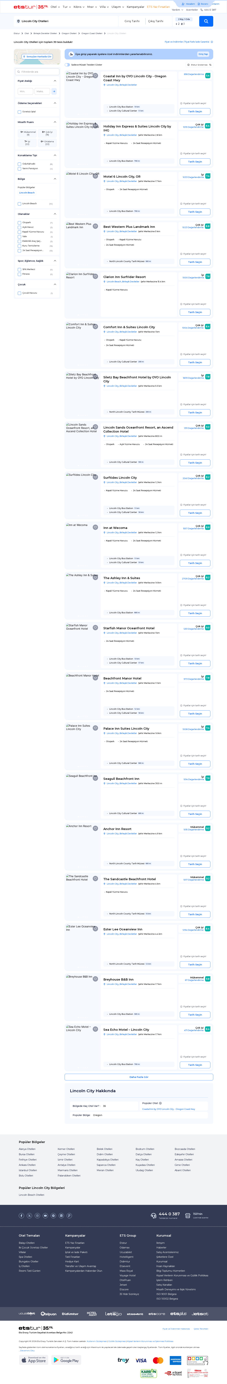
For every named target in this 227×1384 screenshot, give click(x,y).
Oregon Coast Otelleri (91, 33)
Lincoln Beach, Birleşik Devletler (123, 281)
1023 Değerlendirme (193, 227)
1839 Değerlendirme (193, 378)
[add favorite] (95, 75)
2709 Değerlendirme (193, 578)
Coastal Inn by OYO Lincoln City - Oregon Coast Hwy (168, 1109)
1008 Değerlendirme (193, 729)
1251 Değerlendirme (194, 629)
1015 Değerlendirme (194, 829)
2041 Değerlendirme (193, 478)
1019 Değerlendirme (193, 127)
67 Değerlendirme (194, 980)
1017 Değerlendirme (193, 880)
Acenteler (192, 9)
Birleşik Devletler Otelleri (45, 33)
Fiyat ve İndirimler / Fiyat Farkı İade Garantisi (187, 42)
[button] (206, 21)
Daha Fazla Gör (139, 1077)
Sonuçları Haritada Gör (39, 56)
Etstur (17, 33)
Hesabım (190, 4)
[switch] (66, 64)
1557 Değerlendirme (193, 528)
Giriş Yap (203, 54)
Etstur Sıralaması (199, 64)
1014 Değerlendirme (194, 779)
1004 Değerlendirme (193, 328)
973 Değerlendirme (194, 679)
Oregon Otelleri (69, 33)
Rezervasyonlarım (210, 4)
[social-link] (21, 1215)
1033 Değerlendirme (193, 177)
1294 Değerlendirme (193, 930)
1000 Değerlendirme (193, 277)
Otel (27, 33)
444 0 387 (210, 9)
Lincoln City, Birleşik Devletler (122, 85)
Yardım (176, 9)
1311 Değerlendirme (194, 428)
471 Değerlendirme (194, 1030)
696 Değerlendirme (194, 74)
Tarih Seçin (195, 111)
